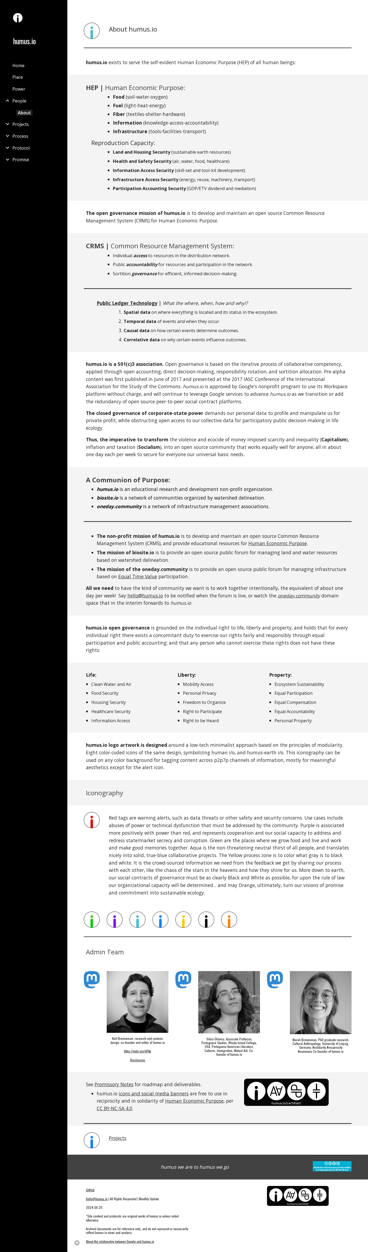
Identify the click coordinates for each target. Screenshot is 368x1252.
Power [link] (18, 89)
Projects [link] (20, 124)
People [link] (19, 101)
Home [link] (18, 65)
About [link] (24, 113)
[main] (229, 29)
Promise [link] (20, 160)
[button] (361, 7)
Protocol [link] (21, 148)
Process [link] (20, 136)
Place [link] (17, 77)
